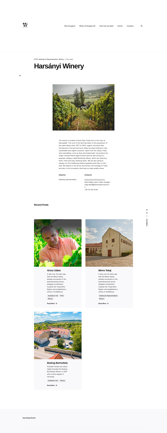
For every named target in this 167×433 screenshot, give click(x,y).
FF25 (36, 59)
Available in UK (53, 296)
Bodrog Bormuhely (57, 363)
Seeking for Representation (48, 59)
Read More (51, 303)
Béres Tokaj (104, 270)
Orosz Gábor (54, 270)
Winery (61, 59)
